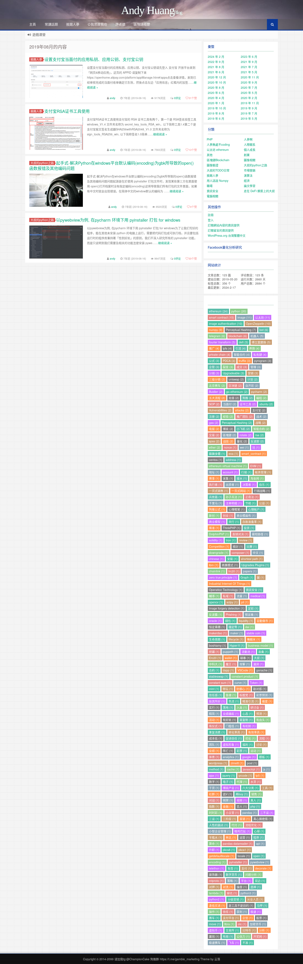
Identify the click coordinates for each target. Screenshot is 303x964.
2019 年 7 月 (249, 113)
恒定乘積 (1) (217, 627)
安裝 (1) (232, 559)
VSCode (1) (245, 670)
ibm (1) (213, 565)
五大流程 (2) (217, 398)
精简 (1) (214, 713)
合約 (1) (214, 670)
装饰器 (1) (215, 874)
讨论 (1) (261, 744)
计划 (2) (252, 379)
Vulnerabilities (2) (220, 410)
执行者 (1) (215, 484)
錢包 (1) (230, 621)
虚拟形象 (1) (231, 744)
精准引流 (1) (250, 701)
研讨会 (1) (257, 707)
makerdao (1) (218, 633)
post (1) (252, 763)
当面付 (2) (229, 404)
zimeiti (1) (237, 763)
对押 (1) (214, 887)
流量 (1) (242, 596)
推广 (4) (214, 348)
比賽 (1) (252, 546)
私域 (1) (228, 596)
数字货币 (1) (234, 874)
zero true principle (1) (223, 577)
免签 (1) (233, 868)
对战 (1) (214, 800)
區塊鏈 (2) (229, 435)
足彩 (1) (253, 608)
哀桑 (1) (263, 652)
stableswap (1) (218, 676)
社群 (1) (214, 794)
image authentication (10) (225, 323)
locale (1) (244, 856)
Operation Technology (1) (225, 590)
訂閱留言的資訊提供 (221, 230)
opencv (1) (216, 602)
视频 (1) (242, 800)
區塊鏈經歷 (142, 24)
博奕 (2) (228, 429)
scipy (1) (232, 602)
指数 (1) (214, 806)
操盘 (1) (242, 887)
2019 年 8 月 (216, 113)
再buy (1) (242, 794)
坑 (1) (256, 447)
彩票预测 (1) (264, 695)
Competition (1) (219, 546)
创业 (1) (228, 515)
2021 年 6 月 (216, 72)
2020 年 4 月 (216, 98)
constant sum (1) (220, 682)
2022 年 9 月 (216, 62)
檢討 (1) (238, 546)
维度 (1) (267, 701)
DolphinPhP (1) (219, 534)
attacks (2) (242, 410)
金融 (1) (228, 806)
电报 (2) (214, 429)
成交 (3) (242, 367)
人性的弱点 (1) (218, 825)
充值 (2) (234, 398)
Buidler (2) (216, 392)
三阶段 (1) (229, 819)
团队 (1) (214, 744)
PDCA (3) (229, 361)
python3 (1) (248, 893)
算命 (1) (214, 843)
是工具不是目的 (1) (241, 905)
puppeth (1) (230, 652)
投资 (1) (249, 528)
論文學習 (249, 186)
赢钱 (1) (214, 936)
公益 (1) (264, 503)
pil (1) (245, 602)
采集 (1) (228, 478)
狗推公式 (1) (217, 509)
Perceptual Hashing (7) (241, 330)
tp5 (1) (260, 775)
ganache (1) (264, 670)
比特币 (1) (249, 930)
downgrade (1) (218, 553)
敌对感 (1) (259, 689)
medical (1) (257, 596)
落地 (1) (228, 707)
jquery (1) (228, 775)
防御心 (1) (243, 689)
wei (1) (244, 447)
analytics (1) (231, 757)
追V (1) (227, 794)
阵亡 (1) (228, 751)
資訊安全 (212, 191)
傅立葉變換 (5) (261, 342)
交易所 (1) (232, 930)
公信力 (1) (243, 936)
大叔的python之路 (42, 163)
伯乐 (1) (264, 484)
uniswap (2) (236, 379)
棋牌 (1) (228, 800)
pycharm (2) (259, 392)
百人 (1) (242, 806)
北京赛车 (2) (217, 385)
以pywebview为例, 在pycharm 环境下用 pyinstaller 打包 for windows (118, 220)
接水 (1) (242, 478)
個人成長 (249, 150)
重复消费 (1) (217, 732)
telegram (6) (217, 336)
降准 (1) (214, 528)
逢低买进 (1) (217, 905)
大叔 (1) (259, 658)
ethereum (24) (218, 311)
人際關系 (249, 144)
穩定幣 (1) (235, 627)
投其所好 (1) (217, 701)
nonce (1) (230, 447)
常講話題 (51, 24)
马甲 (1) (262, 905)
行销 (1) (246, 472)
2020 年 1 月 (216, 103)
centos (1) (215, 460)
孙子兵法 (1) (234, 497)
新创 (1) (214, 515)
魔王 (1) (231, 664)
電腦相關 (212, 196)
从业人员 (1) (255, 899)
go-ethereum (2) (237, 392)
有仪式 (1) (215, 726)
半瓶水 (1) (215, 837)
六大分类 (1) (250, 788)
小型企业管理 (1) (220, 831)
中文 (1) (258, 553)
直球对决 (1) (240, 534)
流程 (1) (264, 738)
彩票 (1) (242, 751)
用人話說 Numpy (217, 180)
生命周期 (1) (217, 639)
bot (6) (264, 330)
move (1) (215, 924)
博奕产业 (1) (231, 788)
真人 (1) (255, 800)
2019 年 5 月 (249, 118)
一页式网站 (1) (240, 491)
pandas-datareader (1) (237, 843)
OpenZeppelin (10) (258, 323)
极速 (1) (255, 912)
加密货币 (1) (258, 924)
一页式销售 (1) (218, 491)
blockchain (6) (238, 336)
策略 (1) (232, 881)
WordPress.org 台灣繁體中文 (226, 235)
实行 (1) (214, 707)
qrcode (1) (245, 775)
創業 (247, 155)
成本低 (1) (215, 738)
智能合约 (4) (242, 354)
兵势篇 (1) (215, 497)
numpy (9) (215, 330)
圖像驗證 (212, 165)
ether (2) (214, 447)
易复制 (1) (246, 720)
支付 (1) (246, 868)
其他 (210, 155)
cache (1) (233, 769)
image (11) (244, 317)
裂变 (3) (228, 367)
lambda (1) (216, 893)
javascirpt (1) (251, 769)
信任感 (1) (215, 695)
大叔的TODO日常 (218, 170)
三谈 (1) (214, 819)
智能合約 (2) (261, 429)
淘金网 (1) (257, 478)
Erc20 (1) (215, 658)
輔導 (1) (214, 596)
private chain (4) (219, 354)
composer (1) (240, 553)
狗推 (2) (247, 398)
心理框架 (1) (237, 509)
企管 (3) (214, 367)
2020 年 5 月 (249, 93)
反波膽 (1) (215, 614)
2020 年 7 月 (249, 87)
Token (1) (256, 682)
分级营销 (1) (236, 899)
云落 (217, 959)
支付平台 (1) (231, 918)
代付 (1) (236, 825)
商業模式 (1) (230, 565)
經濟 (247, 180)
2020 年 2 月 (249, 98)
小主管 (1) (232, 812)
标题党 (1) (246, 695)
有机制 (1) (249, 726)
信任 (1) (228, 912)
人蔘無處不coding (218, 144)
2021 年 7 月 (249, 67)
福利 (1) (247, 744)
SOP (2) (214, 404)
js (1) (266, 769)
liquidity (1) (246, 621)
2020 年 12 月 (217, 77)
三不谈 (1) (266, 812)
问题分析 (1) (253, 874)
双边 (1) (260, 881)
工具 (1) (267, 788)
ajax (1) (214, 775)
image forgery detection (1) (226, 608)
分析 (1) (264, 930)
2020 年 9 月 (249, 82)
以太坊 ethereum (218, 150)
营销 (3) (253, 373)
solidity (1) (215, 540)
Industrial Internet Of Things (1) (229, 583)
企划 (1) (247, 918)
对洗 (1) (228, 887)
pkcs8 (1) (229, 850)
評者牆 (120, 24)
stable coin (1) (256, 633)
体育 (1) (214, 757)
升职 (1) (214, 850)
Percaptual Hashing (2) (237, 423)
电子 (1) (228, 782)
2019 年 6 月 (216, 118)
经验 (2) (228, 416)
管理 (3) (255, 367)
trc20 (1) (234, 571)
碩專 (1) (245, 658)
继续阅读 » (160, 134)
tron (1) (231, 540)
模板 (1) (264, 757)
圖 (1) (260, 577)
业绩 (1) (214, 751)
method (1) (216, 769)
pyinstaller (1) (238, 862)
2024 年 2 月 (216, 56)
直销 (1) (245, 819)
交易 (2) (214, 435)
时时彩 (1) (215, 812)
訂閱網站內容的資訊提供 (224, 225)
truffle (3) (245, 361)
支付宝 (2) (258, 410)
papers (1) (250, 571)
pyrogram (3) (262, 361)
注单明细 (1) (234, 503)
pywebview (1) (259, 862)
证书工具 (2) (248, 404)
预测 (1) (261, 713)
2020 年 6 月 (216, 93)
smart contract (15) (221, 317)
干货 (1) (214, 788)
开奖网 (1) (260, 936)
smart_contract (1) (254, 453)
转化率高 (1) (237, 732)
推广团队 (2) (245, 416)
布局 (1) (228, 936)
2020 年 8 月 (216, 87)
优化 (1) (250, 738)
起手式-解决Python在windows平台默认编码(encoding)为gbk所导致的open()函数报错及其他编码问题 (111, 165)
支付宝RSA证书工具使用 (67, 111)
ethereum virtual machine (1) (228, 466)
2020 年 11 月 (250, 77)
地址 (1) (214, 472)
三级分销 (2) (217, 379)
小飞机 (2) (243, 429)
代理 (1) (242, 782)
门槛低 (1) (232, 726)
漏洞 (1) (258, 664)
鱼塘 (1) (231, 695)
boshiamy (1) (217, 645)
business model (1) (260, 645)
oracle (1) (215, 621)
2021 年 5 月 (249, 72)
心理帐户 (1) (256, 509)
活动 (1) (214, 720)
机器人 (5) (257, 336)
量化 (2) (242, 441)
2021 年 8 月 (216, 67)
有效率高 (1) (256, 732)
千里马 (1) (215, 503)
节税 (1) (250, 503)
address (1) (233, 460)
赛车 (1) (214, 918)
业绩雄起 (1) (231, 713)
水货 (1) (255, 782)
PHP (210, 139)
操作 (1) (214, 912)
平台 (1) (246, 881)
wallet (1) (231, 658)
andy (112, 98)
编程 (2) (261, 398)
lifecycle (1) (236, 639)
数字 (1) (214, 782)
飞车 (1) (234, 942)
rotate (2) (246, 435)
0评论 (177, 98)
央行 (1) (234, 522)
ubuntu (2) (266, 404)
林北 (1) (231, 837)
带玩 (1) (228, 689)
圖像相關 (249, 160)
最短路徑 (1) (260, 534)
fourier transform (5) (222, 342)
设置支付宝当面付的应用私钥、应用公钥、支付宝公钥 (93, 59)
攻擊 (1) (245, 664)
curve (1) (240, 682)
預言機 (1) (251, 614)
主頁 (32, 24)
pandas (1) (249, 812)
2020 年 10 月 (217, 82)
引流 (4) (240, 348)
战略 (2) (260, 423)
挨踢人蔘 (72, 24)
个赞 (193, 98)
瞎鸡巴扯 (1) (242, 831)
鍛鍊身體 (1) (217, 453)
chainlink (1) (217, 571)
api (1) (260, 843)
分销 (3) (214, 373)
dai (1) (249, 627)
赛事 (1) (214, 478)
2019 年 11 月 (250, 103)
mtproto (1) (216, 881)
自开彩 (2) (251, 385)
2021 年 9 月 (249, 62)
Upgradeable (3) (233, 373)
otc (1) (242, 924)
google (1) (249, 757)
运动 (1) (255, 751)
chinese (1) (216, 559)
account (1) (230, 472)
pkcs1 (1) (244, 850)
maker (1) (236, 633)
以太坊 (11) (262, 317)
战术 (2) (261, 416)
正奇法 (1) (251, 497)
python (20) (238, 311)
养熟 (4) (254, 348)
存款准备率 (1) (251, 522)
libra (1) (229, 924)
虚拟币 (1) (215, 930)
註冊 (211, 215)
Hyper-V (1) (237, 645)
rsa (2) (259, 435)
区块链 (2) (235, 385)
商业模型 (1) (217, 522)
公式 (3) (214, 361)
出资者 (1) (232, 484)
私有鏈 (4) (260, 354)
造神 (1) (255, 887)
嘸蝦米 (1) (253, 639)
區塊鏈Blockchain (218, 160)
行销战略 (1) (262, 491)
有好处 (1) (229, 720)
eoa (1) (233, 453)
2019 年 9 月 (249, 108)
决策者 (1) (249, 484)
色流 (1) (234, 701)
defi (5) (243, 342)
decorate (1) (263, 868)
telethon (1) (216, 868)
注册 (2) (214, 416)
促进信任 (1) (234, 738)
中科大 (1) (215, 664)
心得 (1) (259, 831)
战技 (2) (228, 441)
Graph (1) (247, 577)
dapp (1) (228, 670)
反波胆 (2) (257, 441)
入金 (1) (242, 707)
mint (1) (214, 689)
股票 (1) (261, 918)
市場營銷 (249, 170)
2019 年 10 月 (217, 108)
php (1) (255, 806)
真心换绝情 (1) (262, 819)
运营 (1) (245, 837)
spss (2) (214, 441)
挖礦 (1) (214, 652)
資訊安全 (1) (254, 590)
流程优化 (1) (253, 825)
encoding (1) (217, 862)
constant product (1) (245, 676)
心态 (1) (247, 713)
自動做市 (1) (265, 621)
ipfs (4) (227, 348)
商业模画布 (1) (246, 515)
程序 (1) (258, 837)
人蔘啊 (248, 139)
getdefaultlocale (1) (221, 856)
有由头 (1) (262, 720)
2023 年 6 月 (249, 56)
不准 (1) (247, 942)
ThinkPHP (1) (231, 528)
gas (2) (213, 423)
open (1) (258, 856)
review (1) (245, 540)
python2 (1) (216, 899)
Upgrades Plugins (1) (255, 565)
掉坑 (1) (232, 893)
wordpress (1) (218, 763)
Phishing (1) (233, 614)
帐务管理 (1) (263, 472)
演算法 (248, 175)
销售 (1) (256, 794)
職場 (210, 186)
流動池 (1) (248, 652)
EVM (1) (255, 466)
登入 (211, 220)
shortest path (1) (252, 559)
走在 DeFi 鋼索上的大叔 (259, 191)
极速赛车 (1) (217, 942)
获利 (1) (242, 912)
